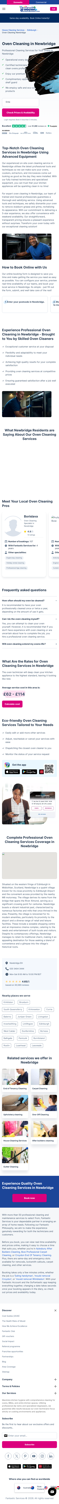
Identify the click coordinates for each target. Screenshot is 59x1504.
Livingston (43, 1016)
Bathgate (8, 1038)
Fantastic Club (8, 1331)
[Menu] (4, 8)
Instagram (42, 1456)
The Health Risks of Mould (13, 1321)
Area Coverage (9, 1367)
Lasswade (37, 1045)
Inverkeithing (10, 1023)
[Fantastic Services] (29, 8)
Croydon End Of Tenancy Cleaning (33, 1255)
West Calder (9, 1031)
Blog (4, 1361)
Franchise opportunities (12, 1351)
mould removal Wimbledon (30, 1279)
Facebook (8, 1456)
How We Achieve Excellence (14, 1326)
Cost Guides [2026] (10, 1316)
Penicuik (23, 1038)
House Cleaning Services (13, 30)
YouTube (33, 1456)
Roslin (7, 1045)
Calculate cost (12, 704)
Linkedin (50, 1456)
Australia (27, 1488)
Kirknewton (34, 1009)
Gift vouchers (8, 1336)
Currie (49, 1009)
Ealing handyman (24, 1275)
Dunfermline (28, 1031)
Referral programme (11, 1346)
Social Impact (8, 1341)
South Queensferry (13, 1009)
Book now (29, 1198)
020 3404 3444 (17, 968)
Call (53, 9)
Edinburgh (44, 1023)
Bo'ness (44, 1031)
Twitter (16, 1456)
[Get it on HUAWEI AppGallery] (45, 1466)
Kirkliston (8, 1002)
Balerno (7, 1016)
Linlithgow (28, 1023)
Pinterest (25, 1456)
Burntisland (39, 1038)
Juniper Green (25, 1016)
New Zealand (40, 1487)
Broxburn (23, 1002)
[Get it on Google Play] (29, 771)
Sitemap (5, 1372)
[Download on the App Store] (12, 771)
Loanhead (21, 1045)
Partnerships (7, 1356)
